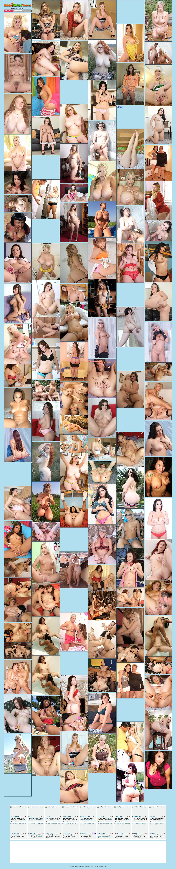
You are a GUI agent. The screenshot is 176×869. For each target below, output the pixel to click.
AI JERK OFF (17, 11)
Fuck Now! (26, 11)
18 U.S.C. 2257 (89, 866)
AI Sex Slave (8, 11)
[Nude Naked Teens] (18, 4)
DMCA (97, 866)
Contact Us (103, 866)
